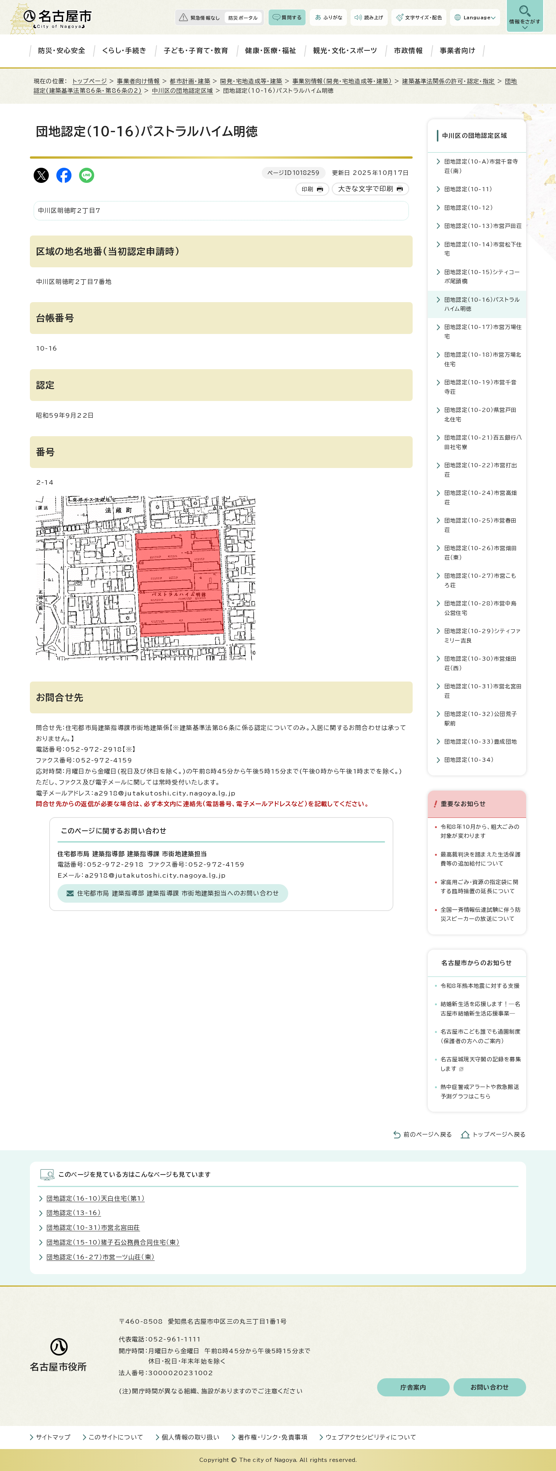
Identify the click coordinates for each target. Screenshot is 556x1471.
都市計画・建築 (190, 81)
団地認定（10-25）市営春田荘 (480, 525)
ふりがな (333, 17)
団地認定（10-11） (468, 189)
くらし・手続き (124, 50)
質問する (292, 17)
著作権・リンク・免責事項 (273, 1437)
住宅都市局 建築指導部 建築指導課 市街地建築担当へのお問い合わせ (178, 893)
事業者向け (458, 50)
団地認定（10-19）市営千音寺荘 (480, 386)
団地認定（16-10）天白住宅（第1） (96, 1198)
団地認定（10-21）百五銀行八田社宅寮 (483, 442)
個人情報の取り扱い (191, 1437)
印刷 (307, 189)
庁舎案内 (414, 1387)
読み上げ (374, 17)
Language (477, 17)
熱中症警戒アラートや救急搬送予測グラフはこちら (480, 1091)
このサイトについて (116, 1437)
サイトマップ (53, 1437)
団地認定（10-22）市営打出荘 (480, 469)
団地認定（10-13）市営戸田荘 (483, 226)
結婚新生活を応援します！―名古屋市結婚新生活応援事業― (480, 1008)
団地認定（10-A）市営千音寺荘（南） (481, 166)
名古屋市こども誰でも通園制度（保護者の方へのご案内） (481, 1036)
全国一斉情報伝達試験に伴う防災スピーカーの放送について (481, 914)
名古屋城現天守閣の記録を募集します (481, 1063)
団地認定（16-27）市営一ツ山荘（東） (101, 1257)
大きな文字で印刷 (366, 189)
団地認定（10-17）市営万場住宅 (483, 331)
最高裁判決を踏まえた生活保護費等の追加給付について (481, 859)
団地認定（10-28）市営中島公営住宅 (480, 608)
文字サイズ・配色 (423, 17)
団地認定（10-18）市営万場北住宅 (483, 359)
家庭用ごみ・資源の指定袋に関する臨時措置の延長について (480, 886)
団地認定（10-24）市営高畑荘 (480, 497)
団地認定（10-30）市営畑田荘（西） (480, 663)
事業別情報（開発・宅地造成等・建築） (342, 81)
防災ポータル (243, 18)
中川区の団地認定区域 (182, 91)
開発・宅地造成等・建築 (251, 81)
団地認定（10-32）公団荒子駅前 (480, 718)
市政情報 (408, 50)
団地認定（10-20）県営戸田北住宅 (480, 414)
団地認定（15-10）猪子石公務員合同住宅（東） (113, 1242)
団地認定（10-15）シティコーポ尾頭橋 (482, 276)
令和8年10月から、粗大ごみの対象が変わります (480, 831)
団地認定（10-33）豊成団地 (480, 741)
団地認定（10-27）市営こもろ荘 (480, 580)
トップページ (90, 81)
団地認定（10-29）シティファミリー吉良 (482, 635)
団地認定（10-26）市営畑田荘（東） (480, 552)
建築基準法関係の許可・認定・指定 (448, 81)
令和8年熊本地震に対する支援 (480, 986)
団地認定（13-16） (74, 1213)
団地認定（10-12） (468, 208)
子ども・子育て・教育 (196, 50)
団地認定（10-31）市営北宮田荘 (483, 690)
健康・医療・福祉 (271, 50)
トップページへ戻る (499, 1134)
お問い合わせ (490, 1387)
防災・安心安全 (61, 50)
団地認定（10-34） (469, 760)
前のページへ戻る (428, 1134)
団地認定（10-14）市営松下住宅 (483, 249)
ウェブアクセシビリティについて (371, 1437)
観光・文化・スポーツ (345, 50)
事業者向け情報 (138, 81)
